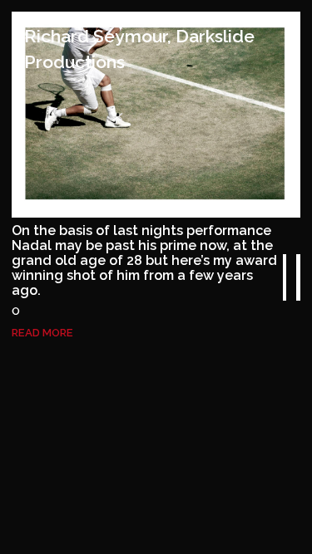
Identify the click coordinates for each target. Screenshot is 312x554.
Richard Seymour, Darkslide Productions (139, 49)
